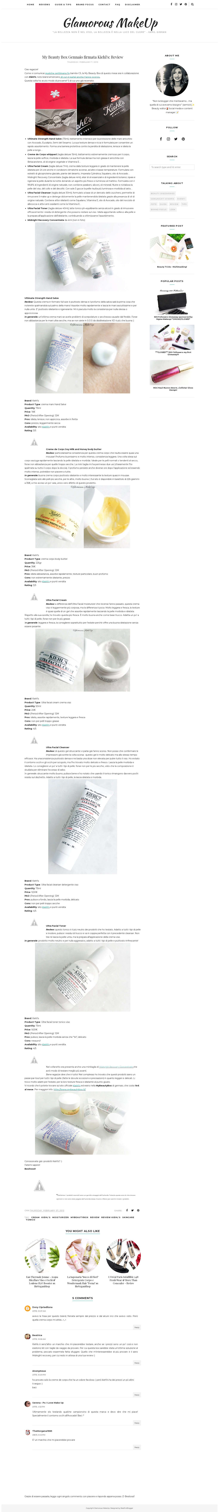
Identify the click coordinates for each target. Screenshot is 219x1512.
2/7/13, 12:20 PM (39, 1375)
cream (35, 1217)
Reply (137, 1327)
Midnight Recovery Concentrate (116, 1067)
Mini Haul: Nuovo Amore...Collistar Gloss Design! (173, 389)
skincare (128, 1217)
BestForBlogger (127, 1508)
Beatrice (37, 1335)
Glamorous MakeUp (109, 22)
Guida (163, 204)
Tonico (30, 1219)
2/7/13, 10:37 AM (39, 1311)
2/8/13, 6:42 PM (38, 1435)
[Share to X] (132, 1210)
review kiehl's (111, 1217)
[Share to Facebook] (127, 1210)
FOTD (154, 204)
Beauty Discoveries (163, 193)
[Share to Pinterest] (138, 1210)
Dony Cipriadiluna (42, 1307)
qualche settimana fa (57, 73)
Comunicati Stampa (162, 199)
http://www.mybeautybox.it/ (70, 1089)
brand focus (159, 210)
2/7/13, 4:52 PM (38, 1407)
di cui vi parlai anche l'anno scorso (80, 77)
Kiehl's (46, 426)
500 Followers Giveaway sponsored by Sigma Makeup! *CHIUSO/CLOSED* (173, 318)
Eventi (181, 199)
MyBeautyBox (79, 1217)
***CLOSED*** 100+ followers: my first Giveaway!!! (173, 353)
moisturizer (60, 1217)
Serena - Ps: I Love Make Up (48, 1402)
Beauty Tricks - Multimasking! (172, 267)
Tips (184, 204)
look (172, 210)
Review (95, 1217)
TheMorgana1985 (42, 1431)
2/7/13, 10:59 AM (39, 1339)
